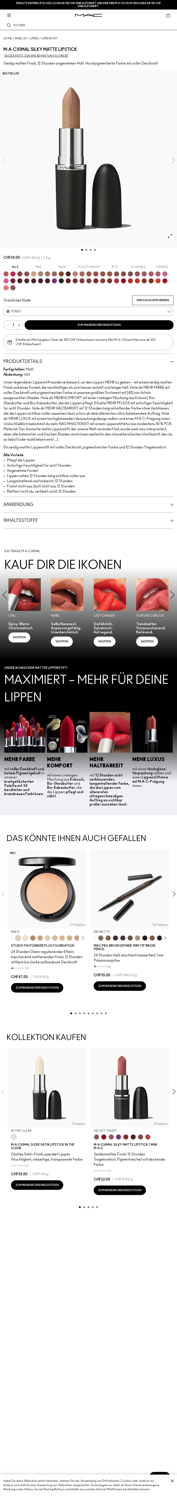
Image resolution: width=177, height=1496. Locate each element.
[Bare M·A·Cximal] (68, 274)
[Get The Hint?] (151, 274)
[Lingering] (130, 938)
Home (7, 38)
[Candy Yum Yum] (6, 280)
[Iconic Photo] (61, 274)
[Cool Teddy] (54, 274)
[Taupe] (109, 274)
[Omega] (137, 938)
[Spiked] (159, 938)
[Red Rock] (165, 280)
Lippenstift (50, 38)
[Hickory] (123, 938)
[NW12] (18, 938)
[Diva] (19, 280)
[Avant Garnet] (89, 280)
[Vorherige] (12, 938)
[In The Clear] (14, 1137)
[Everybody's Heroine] (54, 280)
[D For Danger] (68, 280)
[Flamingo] (6, 287)
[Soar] (130, 274)
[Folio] (40, 274)
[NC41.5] (40, 938)
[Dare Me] (6, 274)
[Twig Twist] (13, 287)
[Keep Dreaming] (75, 280)
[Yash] (47, 274)
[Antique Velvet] (40, 280)
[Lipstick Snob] (165, 274)
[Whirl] (123, 274)
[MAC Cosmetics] (88, 15)
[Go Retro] (82, 280)
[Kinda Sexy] (82, 274)
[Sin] (33, 280)
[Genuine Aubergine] (115, 938)
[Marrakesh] (109, 280)
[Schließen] (172, 1481)
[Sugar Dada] (144, 280)
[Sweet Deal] (137, 274)
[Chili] (151, 280)
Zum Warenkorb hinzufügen (99, 325)
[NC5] (25, 938)
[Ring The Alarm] (102, 280)
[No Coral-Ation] (130, 280)
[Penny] (152, 938)
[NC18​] (77, 938)
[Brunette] (101, 938)
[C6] (33, 938)
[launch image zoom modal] (170, 236)
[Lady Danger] (137, 280)
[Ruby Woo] (123, 280)
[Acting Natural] (33, 274)
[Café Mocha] (89, 274)
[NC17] (69, 938)
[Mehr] (144, 274)
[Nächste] (82, 938)
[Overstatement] (158, 280)
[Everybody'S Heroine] (118, 1137)
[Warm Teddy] (116, 274)
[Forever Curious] (116, 280)
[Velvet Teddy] (95, 274)
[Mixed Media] (26, 280)
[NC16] (62, 938)
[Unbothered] (26, 274)
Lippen (34, 38)
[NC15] (55, 938)
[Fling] (108, 938)
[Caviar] (61, 280)
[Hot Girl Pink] (13, 274)
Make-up (21, 38)
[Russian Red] (95, 280)
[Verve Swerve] (19, 274)
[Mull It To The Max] (102, 274)
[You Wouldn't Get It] (158, 274)
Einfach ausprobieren (153, 300)
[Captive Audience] (13, 280)
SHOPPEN (19, 637)
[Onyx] (145, 938)
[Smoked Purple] (47, 280)
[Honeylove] (75, 274)
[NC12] (47, 938)
